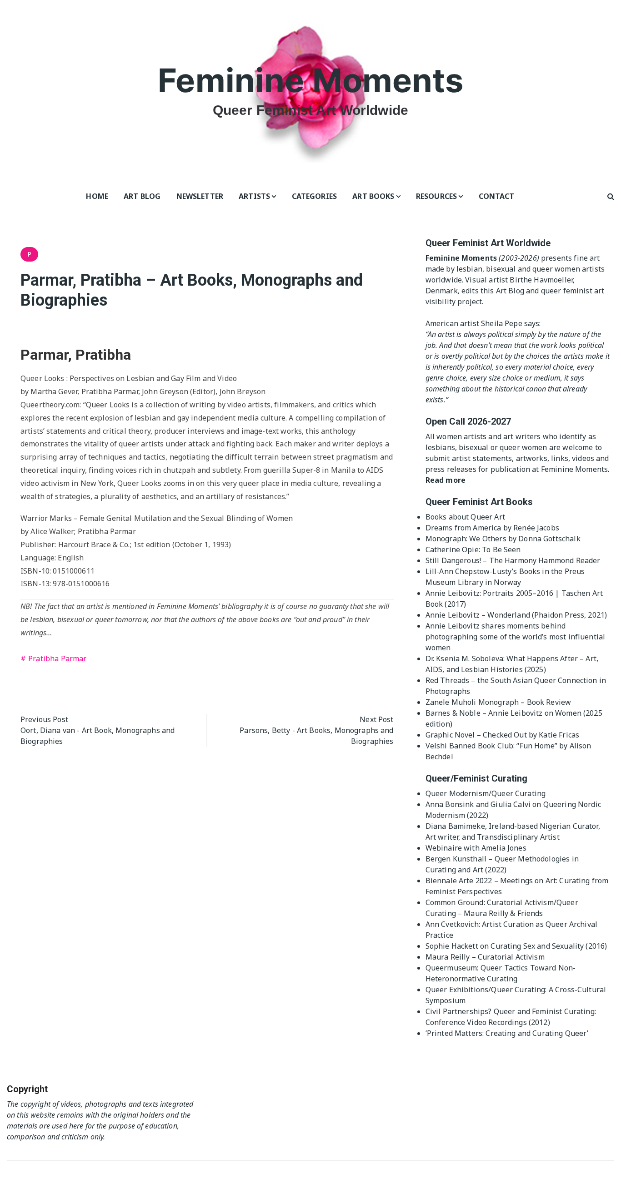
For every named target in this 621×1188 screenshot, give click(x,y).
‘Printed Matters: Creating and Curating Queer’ (507, 1033)
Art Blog (142, 196)
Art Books (373, 196)
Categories (314, 196)
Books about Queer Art (465, 517)
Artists (254, 196)
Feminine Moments (310, 80)
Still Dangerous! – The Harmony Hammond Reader (513, 560)
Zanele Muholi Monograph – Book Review (498, 702)
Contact (497, 196)
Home (97, 196)
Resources (436, 196)
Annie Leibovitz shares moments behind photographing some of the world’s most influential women (516, 637)
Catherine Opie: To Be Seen (473, 549)
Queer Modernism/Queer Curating (486, 793)
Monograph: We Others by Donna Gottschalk (503, 539)
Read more (446, 480)
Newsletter (200, 196)
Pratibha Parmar (57, 658)
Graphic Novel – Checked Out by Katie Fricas (502, 735)
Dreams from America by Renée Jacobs (492, 528)
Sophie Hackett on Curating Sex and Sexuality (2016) (516, 946)
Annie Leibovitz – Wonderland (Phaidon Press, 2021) (516, 615)
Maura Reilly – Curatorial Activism (485, 957)
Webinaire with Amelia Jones (476, 848)
